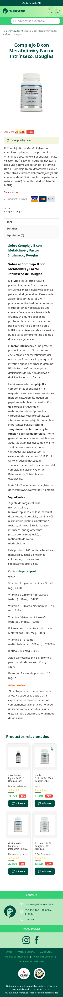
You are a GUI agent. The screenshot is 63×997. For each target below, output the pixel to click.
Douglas (18, 211)
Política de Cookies (43, 956)
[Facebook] (37, 940)
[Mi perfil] (49, 11)
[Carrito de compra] (57, 11)
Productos (15, 30)
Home (6, 30)
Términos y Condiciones (31, 961)
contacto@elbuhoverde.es (40, 904)
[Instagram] (26, 940)
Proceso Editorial (26, 951)
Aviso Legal (46, 951)
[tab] (9, 222)
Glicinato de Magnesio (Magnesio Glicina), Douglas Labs (18, 847)
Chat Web (30, 919)
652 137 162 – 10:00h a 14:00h (38, 911)
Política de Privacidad (16, 956)
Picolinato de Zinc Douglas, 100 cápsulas (44, 846)
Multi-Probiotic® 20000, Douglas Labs (44, 778)
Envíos (9, 951)
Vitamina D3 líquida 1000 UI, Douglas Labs (16, 778)
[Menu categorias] (6, 21)
